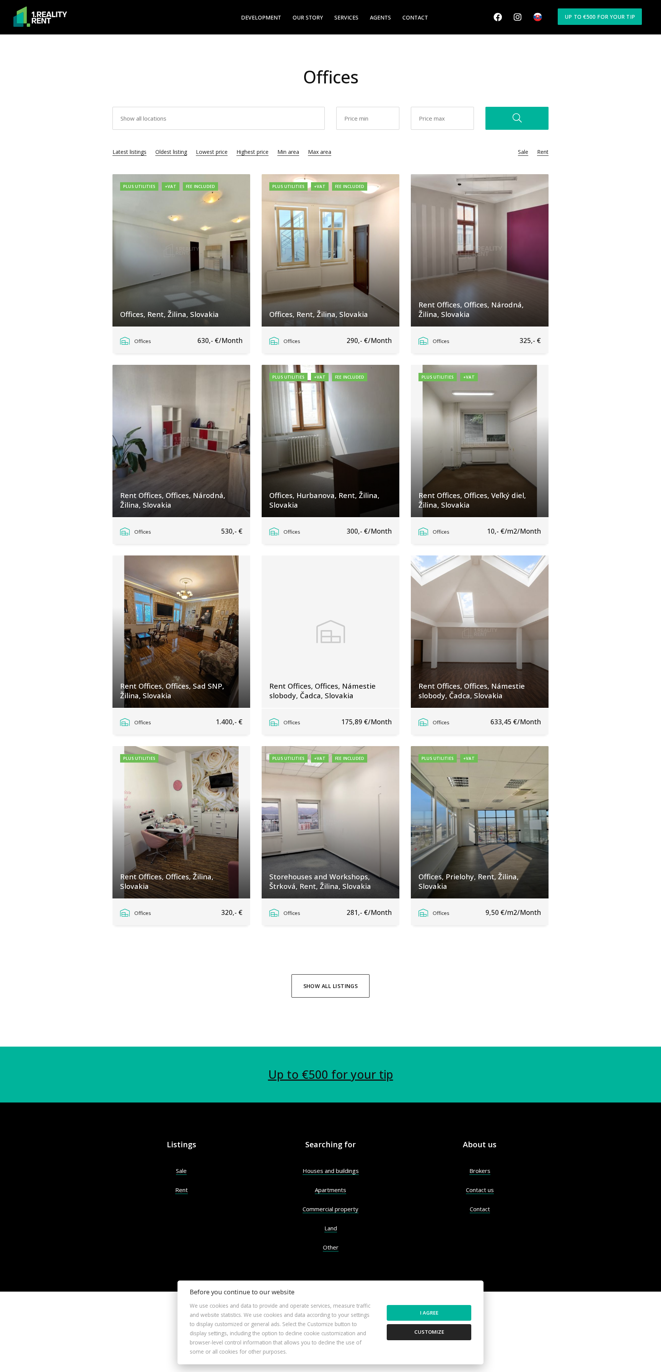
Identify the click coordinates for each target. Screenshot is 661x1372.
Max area (319, 151)
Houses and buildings (331, 1170)
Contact (415, 17)
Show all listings (330, 986)
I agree (429, 1312)
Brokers (479, 1170)
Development (261, 17)
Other (331, 1247)
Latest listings (129, 151)
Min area (288, 151)
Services (346, 17)
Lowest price (212, 151)
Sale (523, 151)
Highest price (252, 151)
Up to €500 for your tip (600, 16)
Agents (380, 17)
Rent (543, 151)
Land (330, 1228)
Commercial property (330, 1209)
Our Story (308, 17)
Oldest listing (171, 151)
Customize (429, 1331)
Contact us (480, 1190)
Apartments (330, 1190)
